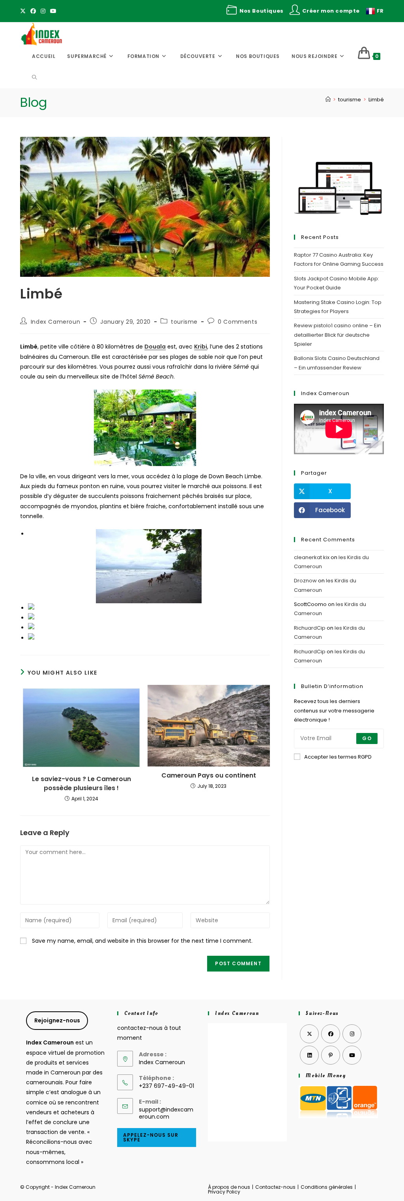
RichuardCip (309, 628)
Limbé (376, 99)
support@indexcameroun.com (166, 1113)
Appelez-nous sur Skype (150, 1137)
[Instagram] (43, 11)
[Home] (328, 99)
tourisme (184, 322)
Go (366, 738)
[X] (24, 11)
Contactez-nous (275, 1187)
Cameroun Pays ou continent (208, 775)
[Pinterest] (330, 1055)
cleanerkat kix (311, 557)
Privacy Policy (224, 1191)
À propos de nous (229, 1187)
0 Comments (237, 322)
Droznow (305, 580)
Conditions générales (327, 1187)
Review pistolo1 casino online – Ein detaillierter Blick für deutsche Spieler (337, 335)
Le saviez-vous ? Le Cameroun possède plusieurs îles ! (81, 783)
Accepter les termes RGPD (338, 757)
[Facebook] (33, 11)
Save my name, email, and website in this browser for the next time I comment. (142, 941)
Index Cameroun (55, 322)
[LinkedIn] (309, 1055)
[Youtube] (53, 11)
